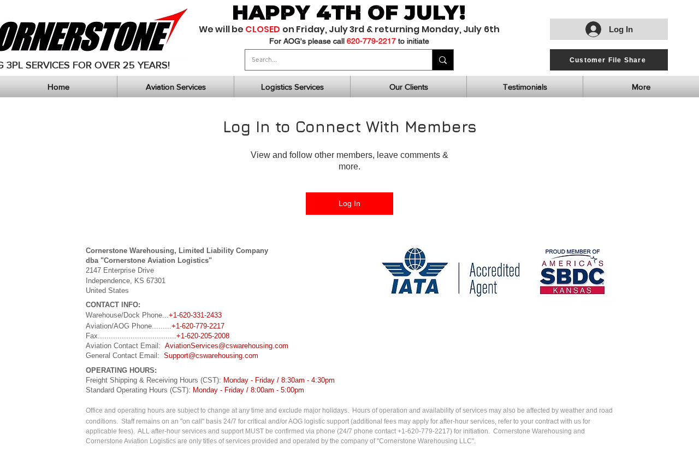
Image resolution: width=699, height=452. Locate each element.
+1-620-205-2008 (202, 336)
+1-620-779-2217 (197, 326)
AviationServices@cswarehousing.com (226, 346)
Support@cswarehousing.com (211, 355)
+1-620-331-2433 (195, 315)
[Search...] (442, 60)
